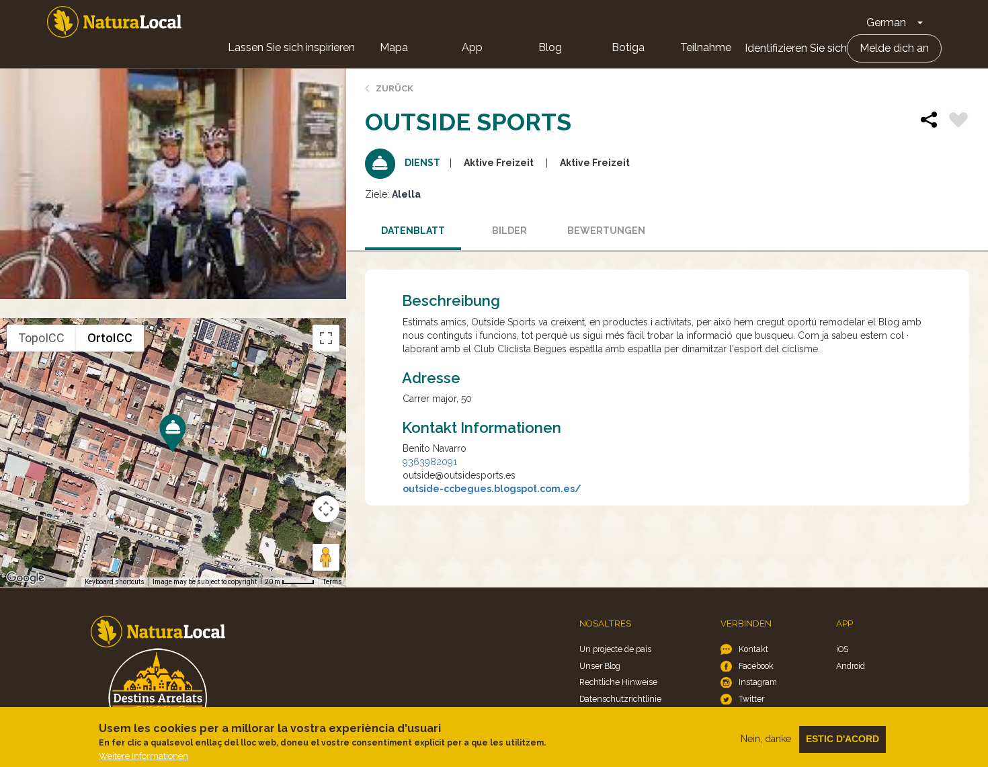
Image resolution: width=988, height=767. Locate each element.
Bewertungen (606, 230)
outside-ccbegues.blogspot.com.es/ (492, 488)
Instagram (758, 682)
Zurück (394, 88)
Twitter (751, 699)
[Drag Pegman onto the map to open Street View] (326, 557)
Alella (406, 194)
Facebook (756, 666)
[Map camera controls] (326, 508)
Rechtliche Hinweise (618, 682)
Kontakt (753, 649)
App (472, 47)
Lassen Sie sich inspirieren (291, 47)
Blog (550, 47)
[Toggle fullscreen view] (326, 338)
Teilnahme (705, 47)
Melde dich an (894, 48)
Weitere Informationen (143, 756)
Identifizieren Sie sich (796, 48)
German (886, 22)
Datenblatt (413, 230)
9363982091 (430, 461)
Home (114, 22)
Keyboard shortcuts (115, 582)
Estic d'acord (842, 738)
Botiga (628, 47)
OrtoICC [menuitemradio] (109, 338)
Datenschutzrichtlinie (620, 699)
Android (850, 666)
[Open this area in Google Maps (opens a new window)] (25, 578)
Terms (332, 582)
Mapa (394, 47)
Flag (958, 121)
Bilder (509, 230)
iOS (842, 649)
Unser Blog (599, 666)
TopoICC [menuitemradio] (41, 338)
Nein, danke (766, 738)
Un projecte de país (615, 649)
